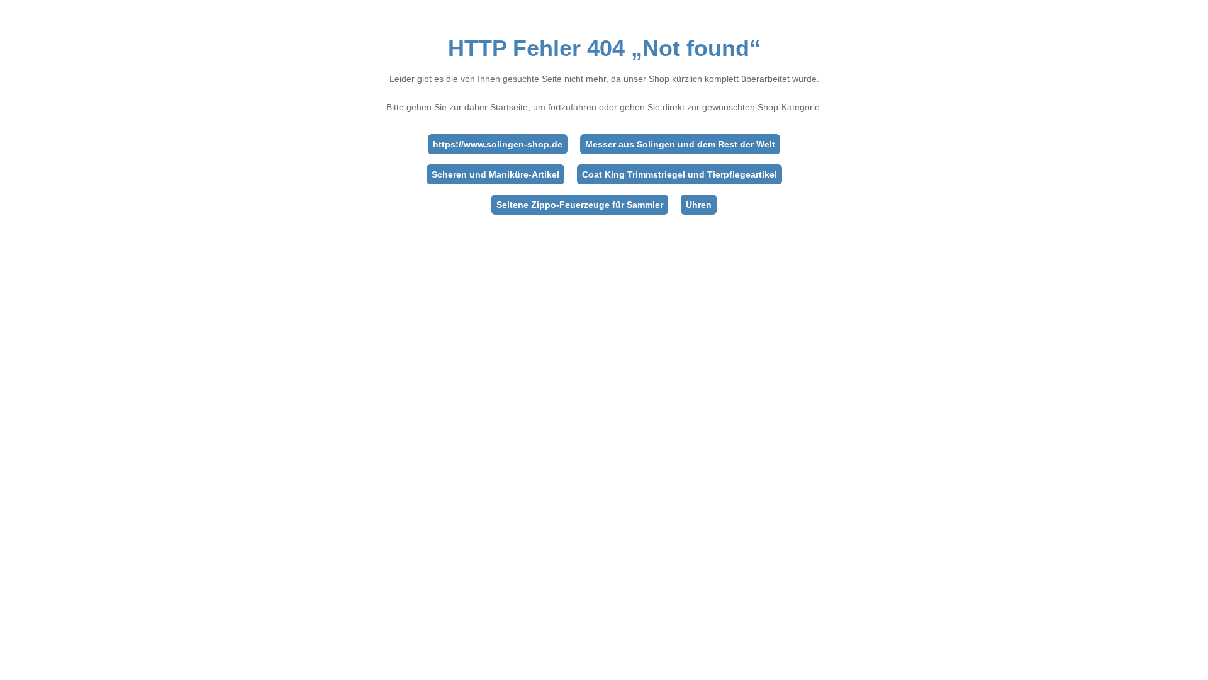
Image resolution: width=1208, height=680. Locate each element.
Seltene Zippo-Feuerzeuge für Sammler (579, 205)
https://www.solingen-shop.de (497, 144)
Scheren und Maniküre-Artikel (495, 174)
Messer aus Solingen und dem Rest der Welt (680, 144)
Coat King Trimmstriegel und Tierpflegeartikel (679, 174)
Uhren (699, 205)
